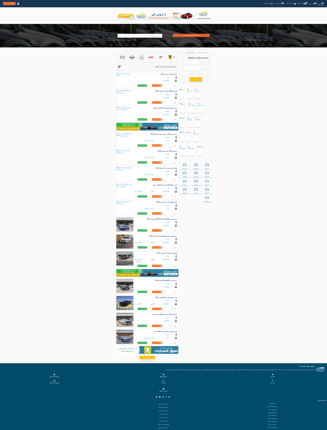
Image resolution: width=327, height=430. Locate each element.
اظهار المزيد (147, 357)
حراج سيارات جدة (272, 409)
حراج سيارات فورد (163, 417)
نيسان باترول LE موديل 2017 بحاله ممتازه (165, 108)
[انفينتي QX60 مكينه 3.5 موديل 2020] (124, 91)
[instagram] (166, 397)
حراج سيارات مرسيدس (163, 410)
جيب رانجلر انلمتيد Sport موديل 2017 (166, 297)
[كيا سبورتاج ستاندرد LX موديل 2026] (124, 202)
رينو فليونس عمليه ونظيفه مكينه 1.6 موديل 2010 (163, 236)
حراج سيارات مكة (272, 415)
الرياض (167, 94)
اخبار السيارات (278, 3)
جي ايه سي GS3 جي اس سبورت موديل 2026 (164, 134)
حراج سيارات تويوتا (163, 404)
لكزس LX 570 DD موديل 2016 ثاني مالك (165, 185)
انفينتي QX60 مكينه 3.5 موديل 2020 (166, 91)
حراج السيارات (272, 403)
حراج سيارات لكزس (163, 427)
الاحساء (167, 300)
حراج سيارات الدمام (272, 412)
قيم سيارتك (311, 4)
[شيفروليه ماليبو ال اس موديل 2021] (124, 258)
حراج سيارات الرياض (272, 406)
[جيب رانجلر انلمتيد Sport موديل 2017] (124, 303)
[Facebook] (157, 397)
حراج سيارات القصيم (272, 427)
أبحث (196, 79)
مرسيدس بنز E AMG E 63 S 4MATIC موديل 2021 (162, 219)
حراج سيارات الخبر (272, 421)
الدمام (167, 256)
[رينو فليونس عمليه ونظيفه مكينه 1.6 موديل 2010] (124, 241)
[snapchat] (169, 397)
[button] (120, 57)
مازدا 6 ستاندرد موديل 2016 (169, 74)
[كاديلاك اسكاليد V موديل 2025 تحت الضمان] (124, 320)
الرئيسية (320, 4)
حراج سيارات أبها (272, 424)
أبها (168, 188)
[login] (18, 3)
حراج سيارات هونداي (163, 407)
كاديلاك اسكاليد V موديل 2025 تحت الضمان (164, 314)
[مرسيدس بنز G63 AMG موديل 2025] (124, 286)
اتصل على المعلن (156, 85)
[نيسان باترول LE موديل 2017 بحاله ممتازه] (124, 108)
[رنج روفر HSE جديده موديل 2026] (124, 151)
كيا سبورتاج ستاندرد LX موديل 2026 (166, 202)
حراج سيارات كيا (163, 414)
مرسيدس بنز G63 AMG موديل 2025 (166, 280)
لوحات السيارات (289, 3)
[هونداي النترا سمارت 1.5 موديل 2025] (124, 168)
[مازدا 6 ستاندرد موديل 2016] (124, 74)
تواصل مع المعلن (141, 85)
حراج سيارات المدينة (272, 418)
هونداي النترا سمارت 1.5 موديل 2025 (166, 168)
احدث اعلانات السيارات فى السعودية (191, 35)
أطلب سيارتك (300, 3)
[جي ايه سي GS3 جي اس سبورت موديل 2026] (124, 134)
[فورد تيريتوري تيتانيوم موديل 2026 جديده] (124, 337)
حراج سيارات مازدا (163, 421)
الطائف (167, 111)
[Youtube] (160, 397)
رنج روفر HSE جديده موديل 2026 (167, 151)
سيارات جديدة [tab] (191, 52)
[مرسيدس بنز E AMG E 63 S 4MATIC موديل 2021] (124, 224)
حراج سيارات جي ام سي (163, 424)
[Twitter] (163, 397)
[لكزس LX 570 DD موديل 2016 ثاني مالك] (124, 185)
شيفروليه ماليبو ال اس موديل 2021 (167, 253)
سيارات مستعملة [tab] (203, 52)
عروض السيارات (266, 3)
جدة (168, 77)
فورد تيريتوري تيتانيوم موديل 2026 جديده (165, 331)
